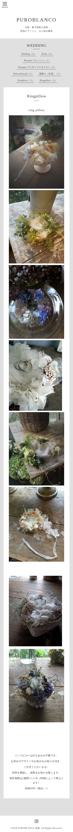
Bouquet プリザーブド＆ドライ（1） (37, 67)
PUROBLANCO (36, 20)
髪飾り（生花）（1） (50, 73)
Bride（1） (47, 54)
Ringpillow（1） (48, 80)
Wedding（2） (28, 54)
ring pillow (37, 110)
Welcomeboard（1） (23, 73)
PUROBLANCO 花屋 (29, 828)
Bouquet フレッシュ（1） (37, 60)
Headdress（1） (26, 80)
